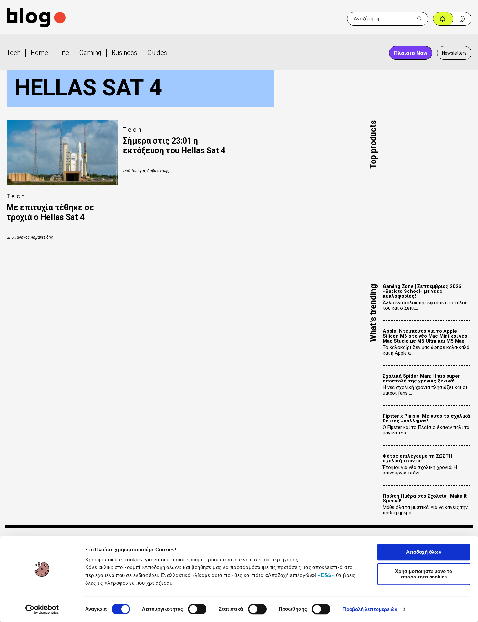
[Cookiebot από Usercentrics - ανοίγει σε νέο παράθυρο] (42, 609)
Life (63, 53)
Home (39, 53)
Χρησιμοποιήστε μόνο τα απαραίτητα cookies (423, 573)
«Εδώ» (326, 575)
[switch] (197, 609)
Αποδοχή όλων (423, 552)
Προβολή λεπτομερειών (369, 609)
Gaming (90, 53)
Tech (13, 53)
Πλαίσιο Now (410, 53)
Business (124, 53)
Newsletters (454, 53)
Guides (157, 53)
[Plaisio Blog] (36, 18)
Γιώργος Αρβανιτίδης (34, 237)
